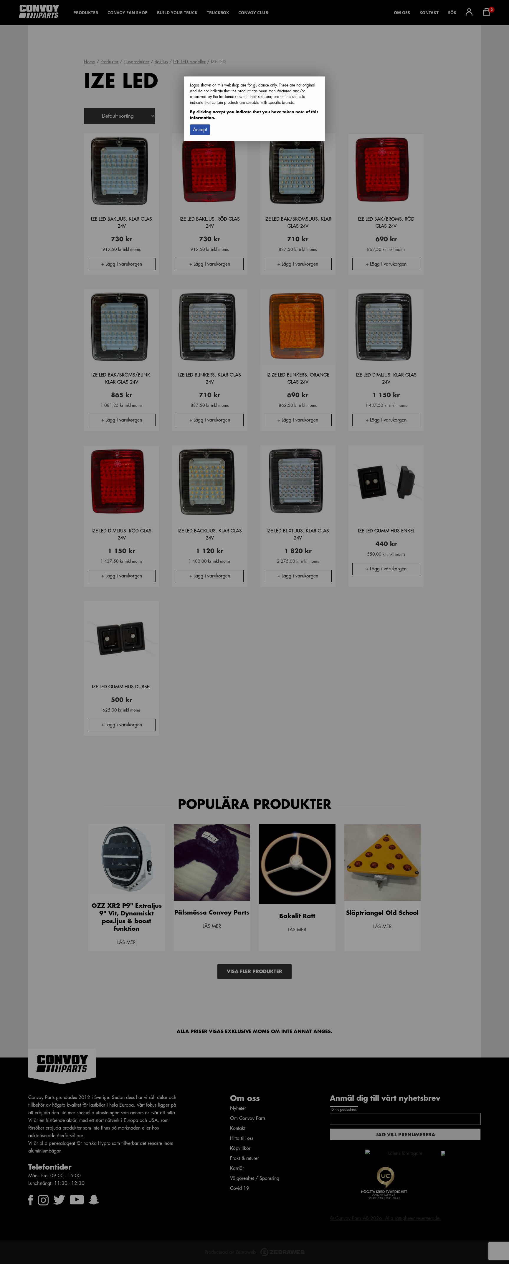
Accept (200, 129)
